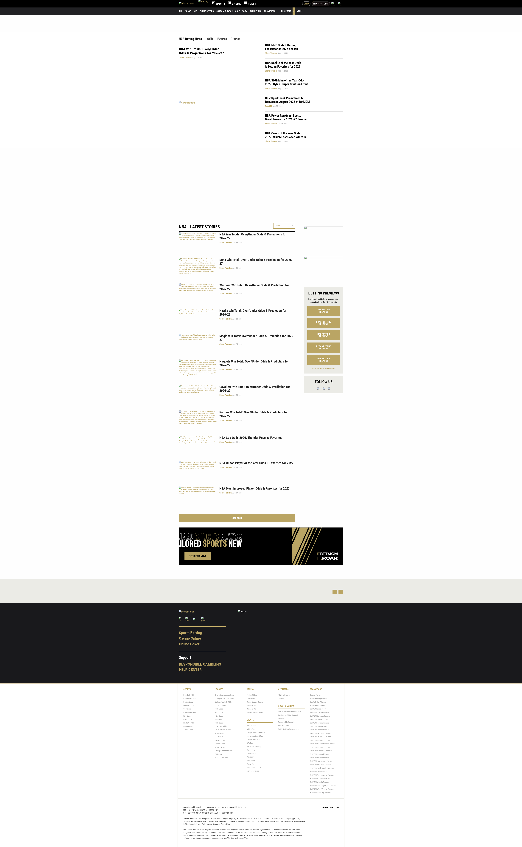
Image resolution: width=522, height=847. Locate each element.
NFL (180, 11)
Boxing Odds (188, 702)
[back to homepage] (203, 3)
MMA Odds (187, 719)
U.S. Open (250, 757)
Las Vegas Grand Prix (255, 736)
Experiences (255, 11)
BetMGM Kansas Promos (319, 730)
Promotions (269, 11)
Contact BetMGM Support (288, 715)
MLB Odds (219, 709)
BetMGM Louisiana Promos (320, 737)
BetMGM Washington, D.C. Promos (323, 786)
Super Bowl (251, 750)
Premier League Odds (223, 730)
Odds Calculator (224, 11)
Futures (222, 39)
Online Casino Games (255, 702)
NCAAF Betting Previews (323, 323)
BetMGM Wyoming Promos (320, 793)
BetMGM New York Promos (320, 765)
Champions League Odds (224, 695)
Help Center (190, 669)
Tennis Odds (188, 730)
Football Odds (188, 705)
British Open (251, 729)
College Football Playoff (256, 733)
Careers (281, 699)
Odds (210, 39)
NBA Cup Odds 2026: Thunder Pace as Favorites (250, 438)
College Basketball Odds (224, 699)
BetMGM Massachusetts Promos (322, 744)
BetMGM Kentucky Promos (320, 733)
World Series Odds (254, 767)
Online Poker (189, 644)
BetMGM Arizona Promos (319, 712)
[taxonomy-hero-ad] (219, 124)
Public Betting (207, 11)
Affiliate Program (284, 695)
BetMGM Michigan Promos (320, 747)
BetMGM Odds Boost (318, 709)
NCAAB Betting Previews (323, 347)
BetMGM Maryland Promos (320, 740)
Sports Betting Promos (318, 699)
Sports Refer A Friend (318, 702)
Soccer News (220, 744)
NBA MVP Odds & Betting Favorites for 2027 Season (281, 47)
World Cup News (221, 758)
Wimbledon (251, 760)
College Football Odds (223, 702)
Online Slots (251, 709)
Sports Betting (190, 633)
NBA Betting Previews (323, 335)
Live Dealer (251, 699)
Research (281, 719)
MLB (195, 11)
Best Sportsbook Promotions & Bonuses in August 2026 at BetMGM (287, 100)
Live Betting (187, 716)
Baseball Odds (189, 695)
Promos (235, 39)
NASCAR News (220, 740)
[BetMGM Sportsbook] (188, 4)
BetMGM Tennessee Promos (321, 778)
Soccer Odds (188, 726)
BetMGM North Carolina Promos (322, 768)
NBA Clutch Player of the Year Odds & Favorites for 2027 (256, 463)
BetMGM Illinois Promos (319, 719)
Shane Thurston (185, 57)
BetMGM (268, 106)
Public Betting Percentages (288, 729)
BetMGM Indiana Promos (319, 723)
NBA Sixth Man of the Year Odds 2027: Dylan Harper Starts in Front (286, 82)
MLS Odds (219, 712)
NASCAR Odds (189, 723)
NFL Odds (219, 719)
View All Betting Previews (323, 369)
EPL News (219, 737)
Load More (237, 518)
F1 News (218, 754)
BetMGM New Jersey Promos (321, 761)
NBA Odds (219, 716)
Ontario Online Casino (255, 712)
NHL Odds (219, 723)
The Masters (251, 753)
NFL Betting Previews (324, 310)
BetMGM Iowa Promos (318, 726)
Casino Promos (315, 695)
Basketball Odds (189, 699)
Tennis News (220, 747)
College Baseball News (224, 751)
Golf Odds (187, 709)
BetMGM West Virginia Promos (322, 789)
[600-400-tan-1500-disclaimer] (323, 269)
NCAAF (188, 11)
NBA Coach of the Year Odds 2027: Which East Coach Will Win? (286, 135)
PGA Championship (254, 747)
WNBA (244, 11)
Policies (334, 807)
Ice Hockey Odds (190, 712)
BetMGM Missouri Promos (320, 754)
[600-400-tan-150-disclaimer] (323, 239)
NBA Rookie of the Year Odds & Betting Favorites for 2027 (283, 64)
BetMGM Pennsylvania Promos (322, 775)
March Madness (253, 771)
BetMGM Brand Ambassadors (289, 712)
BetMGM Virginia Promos (319, 782)
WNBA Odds (219, 733)
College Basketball (254, 739)
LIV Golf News (220, 705)
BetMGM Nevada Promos (319, 758)
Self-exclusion (283, 726)
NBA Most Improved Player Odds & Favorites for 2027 (254, 488)
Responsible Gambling (200, 664)
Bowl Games (251, 726)
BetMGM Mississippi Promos (321, 751)
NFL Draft (250, 743)
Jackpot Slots (252, 695)
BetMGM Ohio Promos (318, 772)
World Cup (250, 764)
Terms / (326, 807)
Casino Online (190, 638)
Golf (237, 11)
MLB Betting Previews (323, 359)
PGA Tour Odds (221, 726)
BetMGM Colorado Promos (320, 716)
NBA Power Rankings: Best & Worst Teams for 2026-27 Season (286, 117)
